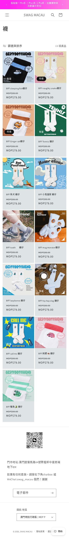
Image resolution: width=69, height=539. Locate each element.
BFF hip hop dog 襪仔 (48, 300)
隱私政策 (40, 531)
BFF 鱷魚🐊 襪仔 (14, 406)
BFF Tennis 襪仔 (46, 141)
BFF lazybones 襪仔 (15, 300)
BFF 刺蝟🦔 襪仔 (46, 353)
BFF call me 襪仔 (14, 353)
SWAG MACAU (26, 531)
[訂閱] (52, 493)
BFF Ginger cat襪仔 (15, 141)
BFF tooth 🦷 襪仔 (15, 247)
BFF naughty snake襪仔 (49, 88)
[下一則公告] (62, 5)
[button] (7, 15)
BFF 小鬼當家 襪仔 (47, 194)
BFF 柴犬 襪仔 (13, 194)
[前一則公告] (6, 5)
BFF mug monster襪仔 (49, 247)
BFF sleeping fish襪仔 (16, 88)
